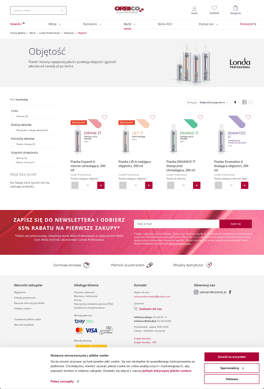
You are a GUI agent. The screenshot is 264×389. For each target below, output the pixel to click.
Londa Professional (49, 33)
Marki (32, 33)
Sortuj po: (192, 102)
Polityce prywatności (180, 243)
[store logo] (129, 9)
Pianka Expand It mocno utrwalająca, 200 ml (88, 166)
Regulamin (20, 292)
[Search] (61, 10)
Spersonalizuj (229, 367)
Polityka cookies (22, 308)
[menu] (132, 24)
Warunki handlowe (24, 324)
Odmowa (232, 379)
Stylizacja (69, 33)
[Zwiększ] (101, 185)
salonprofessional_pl (213, 292)
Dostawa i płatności (84, 292)
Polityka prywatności (25, 297)
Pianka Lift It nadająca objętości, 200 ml (134, 164)
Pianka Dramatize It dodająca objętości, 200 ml (231, 166)
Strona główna (18, 33)
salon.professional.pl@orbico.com (152, 296)
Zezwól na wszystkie (232, 356)
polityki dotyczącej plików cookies (167, 370)
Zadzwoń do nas (150, 309)
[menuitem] (16, 24)
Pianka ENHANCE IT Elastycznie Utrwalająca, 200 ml (180, 166)
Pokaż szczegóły (62, 381)
